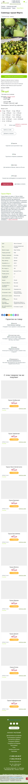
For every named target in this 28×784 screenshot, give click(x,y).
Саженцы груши (11, 96)
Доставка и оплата (20, 184)
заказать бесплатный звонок (15, 3)
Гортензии (14, 751)
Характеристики (7, 184)
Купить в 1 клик (7, 129)
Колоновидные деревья (14, 737)
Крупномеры (14, 745)
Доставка (5, 774)
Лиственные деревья (14, 739)
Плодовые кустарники (14, 743)
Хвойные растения (14, 749)
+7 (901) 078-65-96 (16, 2)
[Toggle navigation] (26, 2)
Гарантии (23, 774)
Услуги (19, 774)
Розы (14, 747)
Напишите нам (14, 728)
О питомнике (11, 774)
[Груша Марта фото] (14, 27)
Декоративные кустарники (14, 735)
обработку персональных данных (16, 777)
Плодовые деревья (14, 741)
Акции (15, 774)
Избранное (18, 126)
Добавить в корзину (9, 133)
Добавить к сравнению (21, 124)
